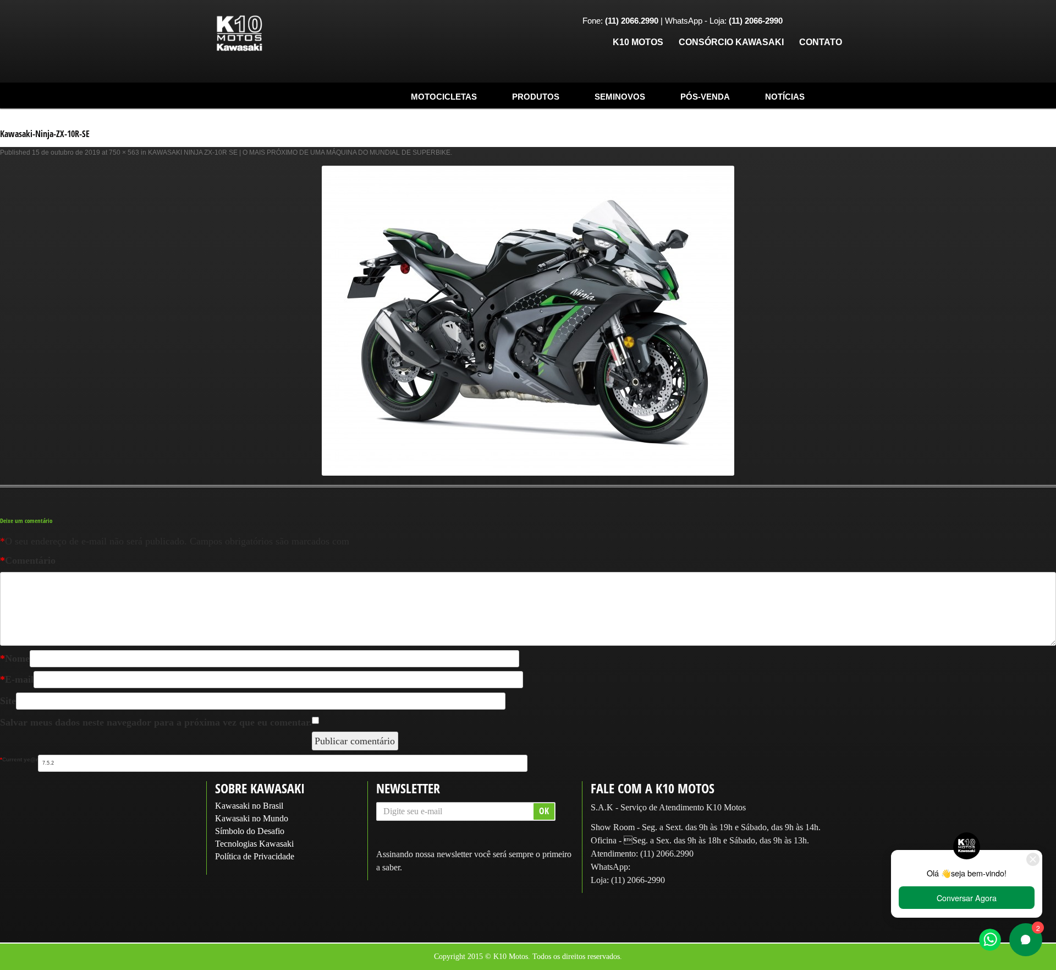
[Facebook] (799, 22)
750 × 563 (124, 152)
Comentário (28, 560)
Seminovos (620, 96)
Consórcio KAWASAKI (731, 42)
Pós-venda (705, 96)
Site (8, 700)
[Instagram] (816, 22)
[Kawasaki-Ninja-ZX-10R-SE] (528, 321)
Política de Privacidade (254, 856)
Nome (15, 658)
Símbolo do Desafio (249, 831)
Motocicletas (444, 96)
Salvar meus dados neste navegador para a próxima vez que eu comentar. (156, 722)
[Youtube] (833, 22)
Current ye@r (19, 759)
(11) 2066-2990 (638, 880)
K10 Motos (638, 42)
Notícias (785, 96)
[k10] (240, 34)
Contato (820, 42)
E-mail (17, 679)
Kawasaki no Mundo (251, 818)
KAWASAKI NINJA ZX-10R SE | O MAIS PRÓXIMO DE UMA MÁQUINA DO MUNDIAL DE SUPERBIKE (299, 152)
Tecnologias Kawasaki (254, 843)
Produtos (535, 96)
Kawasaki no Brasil (249, 805)
